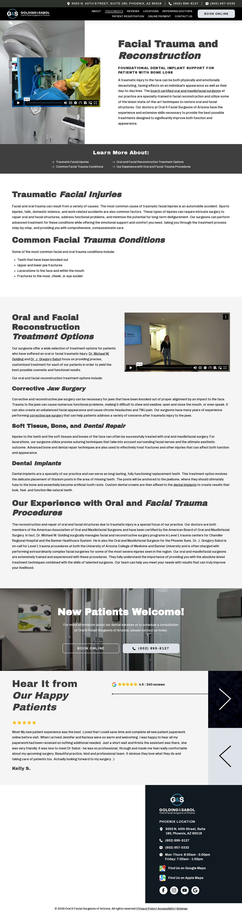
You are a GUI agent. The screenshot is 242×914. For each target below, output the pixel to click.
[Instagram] (174, 890)
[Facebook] (163, 890)
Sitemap (181, 908)
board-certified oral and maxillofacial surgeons (186, 91)
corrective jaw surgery (46, 415)
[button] (138, 684)
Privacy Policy (146, 908)
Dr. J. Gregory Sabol (46, 359)
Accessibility (166, 908)
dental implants (185, 485)
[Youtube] (185, 890)
